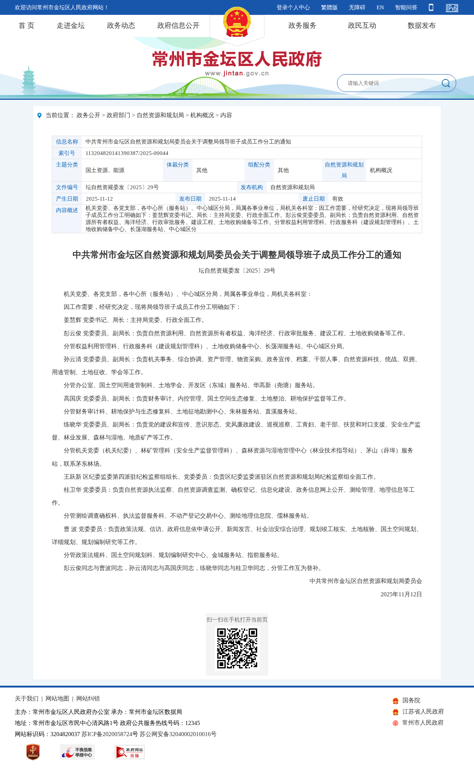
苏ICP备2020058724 (106, 734)
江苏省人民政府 (423, 711)
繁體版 (329, 7)
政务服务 (302, 25)
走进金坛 (71, 25)
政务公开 (88, 115)
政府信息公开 (178, 25)
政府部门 (118, 115)
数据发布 (422, 25)
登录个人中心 (293, 7)
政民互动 (362, 25)
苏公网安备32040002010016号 (178, 734)
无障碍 (357, 7)
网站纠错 (88, 698)
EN (380, 7)
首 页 (26, 25)
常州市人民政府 (423, 722)
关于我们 (27, 698)
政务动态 (121, 25)
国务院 (411, 700)
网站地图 (57, 698)
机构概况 (202, 115)
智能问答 (406, 7)
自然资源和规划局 (160, 115)
